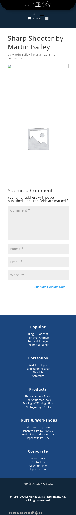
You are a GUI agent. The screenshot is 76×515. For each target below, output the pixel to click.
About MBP (38, 458)
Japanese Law (38, 469)
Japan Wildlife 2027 (38, 438)
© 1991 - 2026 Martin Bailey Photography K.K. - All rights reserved (38, 498)
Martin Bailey (21, 54)
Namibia (38, 372)
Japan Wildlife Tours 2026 (38, 431)
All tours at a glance (38, 427)
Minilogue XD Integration (38, 403)
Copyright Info (38, 465)
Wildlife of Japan (38, 365)
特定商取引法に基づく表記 (38, 483)
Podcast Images (38, 341)
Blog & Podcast (38, 334)
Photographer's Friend (38, 396)
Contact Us (38, 462)
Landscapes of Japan (38, 369)
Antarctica (38, 376)
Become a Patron (38, 345)
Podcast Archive (38, 338)
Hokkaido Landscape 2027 (38, 434)
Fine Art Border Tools (38, 400)
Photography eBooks (38, 407)
